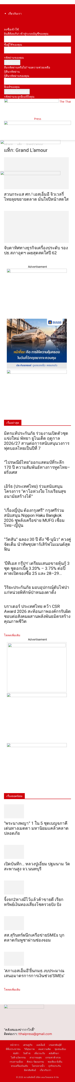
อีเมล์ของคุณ (12, 87)
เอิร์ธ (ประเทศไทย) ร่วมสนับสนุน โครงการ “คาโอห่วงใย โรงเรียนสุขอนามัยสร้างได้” (35, 491)
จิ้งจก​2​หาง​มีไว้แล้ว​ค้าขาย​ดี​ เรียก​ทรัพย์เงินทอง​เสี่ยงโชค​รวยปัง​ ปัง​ (33, 902)
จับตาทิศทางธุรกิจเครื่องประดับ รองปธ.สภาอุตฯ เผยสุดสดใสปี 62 (36, 250)
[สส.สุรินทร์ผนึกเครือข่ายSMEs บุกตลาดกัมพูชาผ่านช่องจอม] (37, 923)
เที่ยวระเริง (39, 1053)
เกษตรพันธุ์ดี (55, 1045)
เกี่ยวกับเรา (15, 13)
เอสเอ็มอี (40, 1045)
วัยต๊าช (26, 1053)
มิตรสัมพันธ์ (30, 1070)
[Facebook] (5, 21)
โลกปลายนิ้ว (38, 1066)
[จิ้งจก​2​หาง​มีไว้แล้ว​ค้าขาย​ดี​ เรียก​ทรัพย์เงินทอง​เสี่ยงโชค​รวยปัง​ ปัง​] (37, 888)
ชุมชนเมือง (60, 1049)
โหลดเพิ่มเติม (12, 635)
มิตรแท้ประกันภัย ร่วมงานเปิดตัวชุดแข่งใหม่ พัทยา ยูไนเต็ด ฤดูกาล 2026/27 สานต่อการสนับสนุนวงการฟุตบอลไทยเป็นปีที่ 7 (36, 441)
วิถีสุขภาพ (29, 1049)
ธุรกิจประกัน (54, 1066)
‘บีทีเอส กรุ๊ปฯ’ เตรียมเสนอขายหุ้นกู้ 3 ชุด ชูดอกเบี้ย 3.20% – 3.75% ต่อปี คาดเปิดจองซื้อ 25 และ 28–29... (37, 568)
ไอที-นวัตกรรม (18, 1057)
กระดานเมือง (16, 1061)
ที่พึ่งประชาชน (13, 1049)
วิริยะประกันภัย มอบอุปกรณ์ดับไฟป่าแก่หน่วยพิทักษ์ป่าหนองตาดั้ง (36, 590)
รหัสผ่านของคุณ (14, 57)
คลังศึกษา (54, 1053)
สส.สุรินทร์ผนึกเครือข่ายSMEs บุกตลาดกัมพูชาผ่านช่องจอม (34, 938)
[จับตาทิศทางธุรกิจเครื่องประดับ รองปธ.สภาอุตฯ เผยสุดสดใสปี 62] (37, 227)
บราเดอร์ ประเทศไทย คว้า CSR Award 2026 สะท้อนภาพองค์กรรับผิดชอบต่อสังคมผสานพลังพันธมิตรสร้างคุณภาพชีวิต (37, 614)
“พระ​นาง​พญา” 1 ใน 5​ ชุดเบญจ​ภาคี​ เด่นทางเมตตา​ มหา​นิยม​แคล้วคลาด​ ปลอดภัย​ (36, 828)
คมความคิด (44, 1049)
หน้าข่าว (14, 1045)
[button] (6, 134)
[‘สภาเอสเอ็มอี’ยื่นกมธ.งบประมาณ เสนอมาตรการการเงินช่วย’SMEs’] (37, 959)
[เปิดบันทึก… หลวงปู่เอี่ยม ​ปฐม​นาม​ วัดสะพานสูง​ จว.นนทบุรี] (37, 852)
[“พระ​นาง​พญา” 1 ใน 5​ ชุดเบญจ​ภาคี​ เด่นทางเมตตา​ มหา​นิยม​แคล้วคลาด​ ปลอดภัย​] (37, 811)
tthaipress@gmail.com (35, 1034)
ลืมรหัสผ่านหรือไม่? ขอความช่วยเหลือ (27, 67)
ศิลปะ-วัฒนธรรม (35, 1061)
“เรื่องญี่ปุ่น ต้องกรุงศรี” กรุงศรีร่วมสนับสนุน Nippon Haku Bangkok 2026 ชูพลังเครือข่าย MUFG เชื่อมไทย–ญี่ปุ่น (34, 518)
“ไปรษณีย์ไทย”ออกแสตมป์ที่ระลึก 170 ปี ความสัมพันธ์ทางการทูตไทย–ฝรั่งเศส (37, 467)
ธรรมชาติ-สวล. (53, 1057)
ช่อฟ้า (16, 1053)
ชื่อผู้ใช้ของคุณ (13, 44)
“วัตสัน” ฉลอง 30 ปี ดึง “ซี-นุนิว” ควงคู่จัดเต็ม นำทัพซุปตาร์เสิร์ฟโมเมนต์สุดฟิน (37, 544)
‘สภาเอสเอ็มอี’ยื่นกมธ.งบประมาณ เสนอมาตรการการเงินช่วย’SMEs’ (34, 973)
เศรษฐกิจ (27, 1045)
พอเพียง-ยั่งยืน (55, 1061)
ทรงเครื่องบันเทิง (19, 1066)
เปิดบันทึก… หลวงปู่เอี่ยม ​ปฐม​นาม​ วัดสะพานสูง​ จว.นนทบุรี (37, 866)
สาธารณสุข (36, 1057)
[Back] (5, 25)
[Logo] (30, 143)
